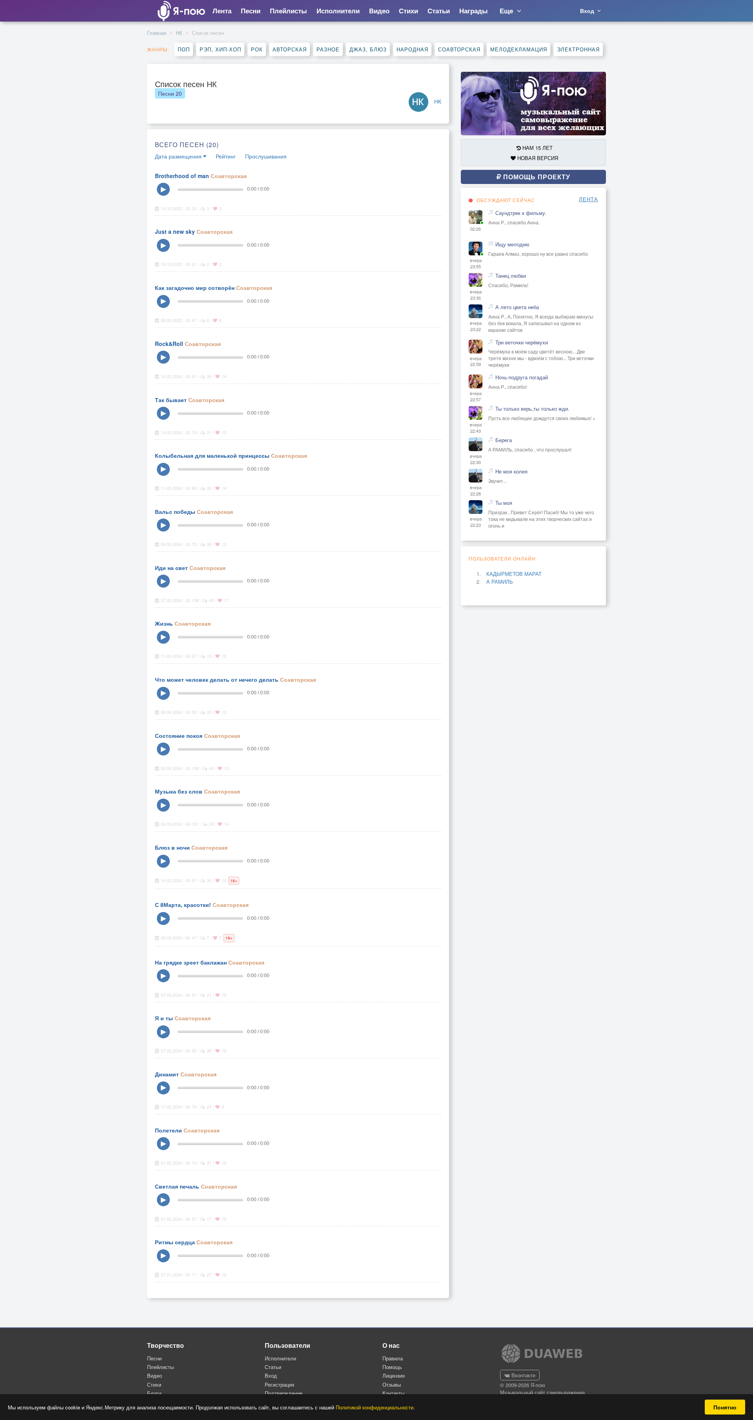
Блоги (154, 1393)
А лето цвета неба (517, 307)
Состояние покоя (178, 735)
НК (179, 32)
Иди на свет (171, 568)
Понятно (725, 1407)
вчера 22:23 (476, 522)
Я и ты (164, 1018)
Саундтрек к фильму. (521, 213)
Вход (271, 1375)
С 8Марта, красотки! (183, 904)
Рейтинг (226, 156)
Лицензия (393, 1375)
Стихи (154, 1384)
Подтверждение (283, 1393)
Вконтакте (522, 1375)
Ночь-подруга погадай (521, 377)
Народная (412, 49)
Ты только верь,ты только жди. (532, 408)
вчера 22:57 (476, 396)
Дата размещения (179, 156)
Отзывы (391, 1384)
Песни (170, 93)
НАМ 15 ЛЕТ (537, 147)
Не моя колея (511, 471)
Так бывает (171, 400)
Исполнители (280, 1358)
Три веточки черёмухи (521, 342)
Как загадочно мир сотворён (195, 287)
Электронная (578, 49)
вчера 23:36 (476, 295)
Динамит (167, 1074)
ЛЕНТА (588, 199)
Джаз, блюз (368, 49)
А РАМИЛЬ (499, 581)
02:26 (475, 229)
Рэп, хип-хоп (220, 49)
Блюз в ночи (172, 847)
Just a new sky (175, 231)
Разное (328, 49)
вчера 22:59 (476, 361)
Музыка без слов (178, 791)
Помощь (392, 1367)
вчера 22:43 (476, 428)
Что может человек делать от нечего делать (216, 679)
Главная (156, 32)
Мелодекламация (518, 49)
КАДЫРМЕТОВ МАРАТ (514, 573)
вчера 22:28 (476, 490)
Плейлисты (160, 1367)
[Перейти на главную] (181, 11)
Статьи (273, 1367)
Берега (503, 440)
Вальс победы (175, 511)
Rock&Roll (169, 344)
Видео (154, 1375)
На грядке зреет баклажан (191, 962)
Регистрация (279, 1384)
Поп (184, 49)
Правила (392, 1358)
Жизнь (164, 623)
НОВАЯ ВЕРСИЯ (537, 158)
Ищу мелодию (512, 244)
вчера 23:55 (476, 263)
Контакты (393, 1393)
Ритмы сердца (175, 1242)
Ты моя (503, 502)
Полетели (168, 1130)
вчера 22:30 (476, 459)
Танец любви (510, 275)
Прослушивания (266, 156)
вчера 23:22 (476, 326)
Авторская (290, 49)
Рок (257, 49)
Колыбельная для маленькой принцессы (212, 455)
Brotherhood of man (182, 176)
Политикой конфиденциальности (374, 1407)
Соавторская (459, 49)
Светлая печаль (177, 1186)
